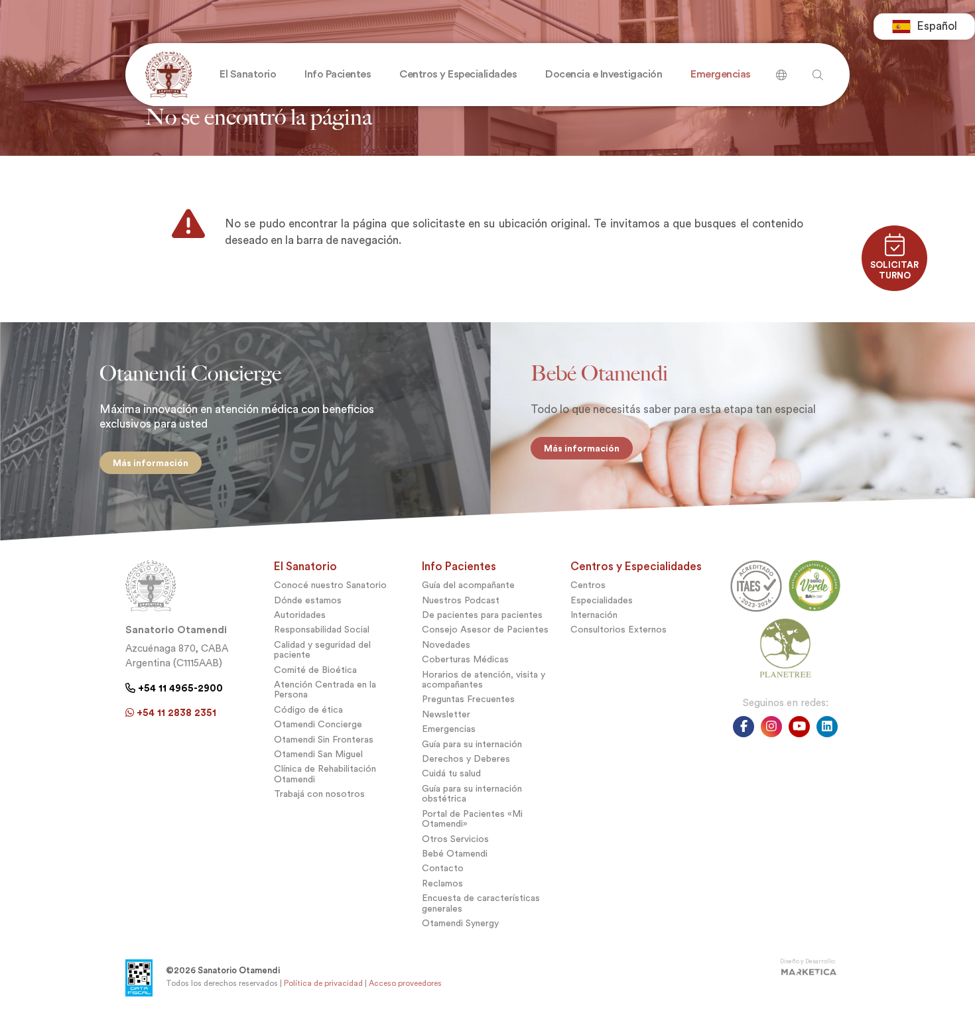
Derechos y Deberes (466, 759)
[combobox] (924, 26)
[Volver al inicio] (165, 74)
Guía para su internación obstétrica (472, 794)
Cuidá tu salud (451, 773)
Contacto (443, 868)
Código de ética (308, 710)
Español (937, 26)
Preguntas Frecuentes (468, 699)
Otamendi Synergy (460, 923)
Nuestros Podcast (460, 600)
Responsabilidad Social (321, 629)
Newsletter (446, 714)
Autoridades (300, 615)
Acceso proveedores (405, 983)
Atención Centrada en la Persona (325, 689)
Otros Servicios (455, 839)
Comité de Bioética (315, 670)
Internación (594, 615)
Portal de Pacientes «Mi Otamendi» (472, 819)
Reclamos (442, 883)
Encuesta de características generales (481, 903)
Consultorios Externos (618, 629)
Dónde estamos (308, 600)
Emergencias (449, 729)
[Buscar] (781, 70)
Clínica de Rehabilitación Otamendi (325, 774)
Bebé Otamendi (454, 854)
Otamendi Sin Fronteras (323, 740)
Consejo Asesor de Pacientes (485, 629)
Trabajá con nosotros (319, 794)
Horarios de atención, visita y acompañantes (483, 680)
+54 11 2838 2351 (175, 712)
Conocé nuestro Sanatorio (330, 585)
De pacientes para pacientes (482, 615)
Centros (588, 585)
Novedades (446, 645)
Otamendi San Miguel (318, 754)
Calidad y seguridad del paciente (322, 650)
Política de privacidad (323, 983)
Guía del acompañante (468, 585)
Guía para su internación (472, 744)
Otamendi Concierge (318, 724)
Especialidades (601, 600)
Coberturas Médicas (465, 659)
